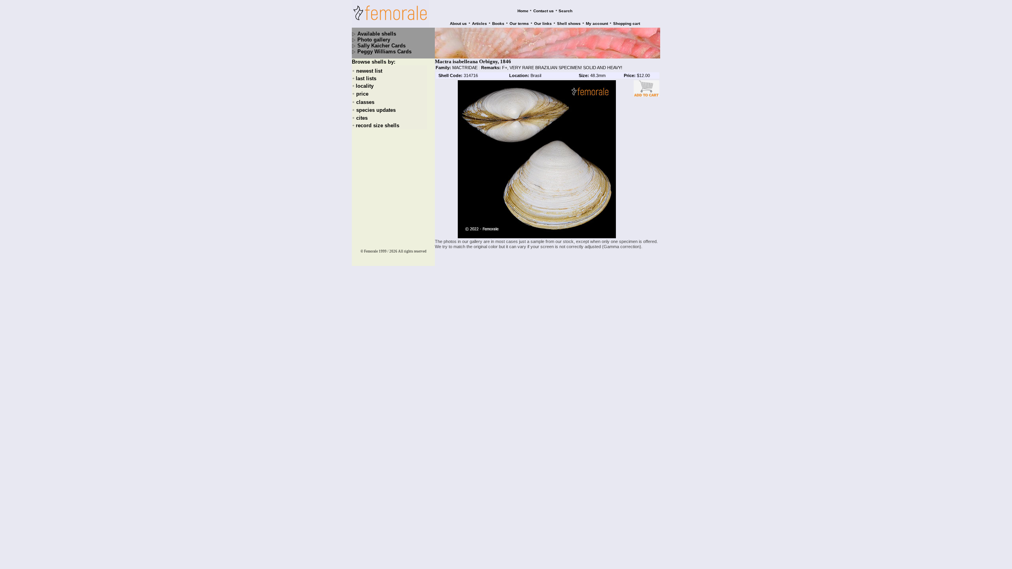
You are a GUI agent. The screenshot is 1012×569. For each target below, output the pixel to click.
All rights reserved (412, 251)
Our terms (519, 23)
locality (365, 86)
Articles (479, 23)
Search (565, 11)
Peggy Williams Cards (384, 52)
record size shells (377, 125)
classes (365, 102)
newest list (369, 71)
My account (597, 23)
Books (498, 23)
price (362, 94)
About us (458, 23)
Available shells (376, 34)
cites (362, 118)
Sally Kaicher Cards (381, 46)
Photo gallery (373, 40)
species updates (376, 110)
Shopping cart (626, 23)
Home (523, 11)
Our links (543, 23)
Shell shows (569, 23)
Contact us (543, 11)
